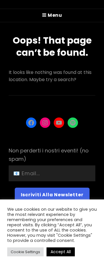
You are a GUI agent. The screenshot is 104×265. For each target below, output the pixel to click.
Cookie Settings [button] (25, 252)
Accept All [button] (61, 252)
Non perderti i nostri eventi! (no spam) (49, 155)
